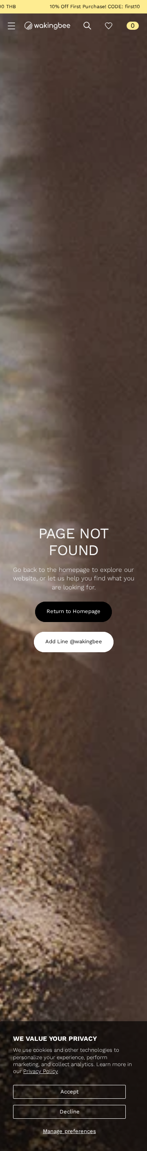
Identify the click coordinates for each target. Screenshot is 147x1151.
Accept (69, 1092)
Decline (70, 1112)
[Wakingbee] (47, 26)
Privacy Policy (40, 1071)
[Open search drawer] (87, 26)
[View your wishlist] (109, 26)
